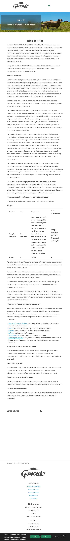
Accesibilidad (33, 498)
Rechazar (46, 537)
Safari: (10, 333)
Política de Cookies (33, 489)
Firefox (10, 328)
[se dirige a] (21, 9)
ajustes (23, 539)
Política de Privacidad (33, 486)
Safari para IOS (13, 335)
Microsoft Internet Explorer (17, 324)
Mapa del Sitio (33, 495)
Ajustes (57, 537)
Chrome (11, 331)
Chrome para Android (15, 338)
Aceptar (34, 537)
